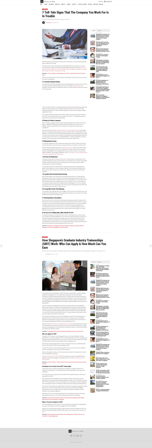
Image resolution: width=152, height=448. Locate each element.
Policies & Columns (82, 4)
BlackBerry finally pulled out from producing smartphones (66, 130)
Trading (68, 4)
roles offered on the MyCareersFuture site (61, 324)
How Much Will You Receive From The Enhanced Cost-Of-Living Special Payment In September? (102, 44)
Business (90, 4)
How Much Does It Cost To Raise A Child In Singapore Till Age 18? (103, 76)
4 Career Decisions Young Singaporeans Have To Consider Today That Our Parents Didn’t (63, 74)
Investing (57, 4)
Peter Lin (49, 254)
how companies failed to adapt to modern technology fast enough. (64, 70)
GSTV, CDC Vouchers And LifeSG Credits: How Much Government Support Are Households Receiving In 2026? (102, 69)
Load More (76, 425)
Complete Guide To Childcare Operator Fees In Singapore (102, 353)
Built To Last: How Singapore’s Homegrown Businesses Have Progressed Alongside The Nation (102, 96)
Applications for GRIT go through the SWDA (52, 356)
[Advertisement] (64, 98)
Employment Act (79, 86)
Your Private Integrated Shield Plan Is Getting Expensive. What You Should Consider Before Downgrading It (102, 384)
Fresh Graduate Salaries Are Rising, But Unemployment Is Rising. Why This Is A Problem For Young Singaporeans (63, 415)
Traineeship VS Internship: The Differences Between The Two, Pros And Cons (65, 331)
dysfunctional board (68, 147)
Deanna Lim (49, 22)
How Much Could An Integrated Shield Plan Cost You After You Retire (102, 377)
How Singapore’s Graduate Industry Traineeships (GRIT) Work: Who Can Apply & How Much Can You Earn (102, 62)
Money (45, 4)
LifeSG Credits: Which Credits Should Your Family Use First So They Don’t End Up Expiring (103, 372)
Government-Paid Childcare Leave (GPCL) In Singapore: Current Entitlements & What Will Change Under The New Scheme (103, 89)
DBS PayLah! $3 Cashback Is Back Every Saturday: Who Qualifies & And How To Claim (103, 50)
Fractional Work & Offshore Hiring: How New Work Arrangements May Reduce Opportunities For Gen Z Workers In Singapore (63, 398)
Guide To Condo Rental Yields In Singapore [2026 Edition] (102, 390)
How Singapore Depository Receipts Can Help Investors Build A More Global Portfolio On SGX (102, 275)
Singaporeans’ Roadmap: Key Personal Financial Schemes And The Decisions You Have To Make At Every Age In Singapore (102, 36)
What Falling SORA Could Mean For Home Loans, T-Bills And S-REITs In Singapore (103, 359)
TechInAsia (76, 109)
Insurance (51, 4)
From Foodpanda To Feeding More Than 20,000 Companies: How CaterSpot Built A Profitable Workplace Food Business (102, 268)
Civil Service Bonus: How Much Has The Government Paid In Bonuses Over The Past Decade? (64, 363)
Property (74, 4)
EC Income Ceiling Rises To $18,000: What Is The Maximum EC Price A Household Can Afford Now (102, 82)
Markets (63, 4)
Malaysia (101, 4)
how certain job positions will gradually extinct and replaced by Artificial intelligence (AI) (64, 68)
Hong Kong (95, 4)
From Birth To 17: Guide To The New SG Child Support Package (102, 56)
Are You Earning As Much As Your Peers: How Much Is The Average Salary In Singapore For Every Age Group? (102, 334)
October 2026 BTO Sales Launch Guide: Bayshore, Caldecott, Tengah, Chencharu (101, 365)
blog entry (75, 181)
